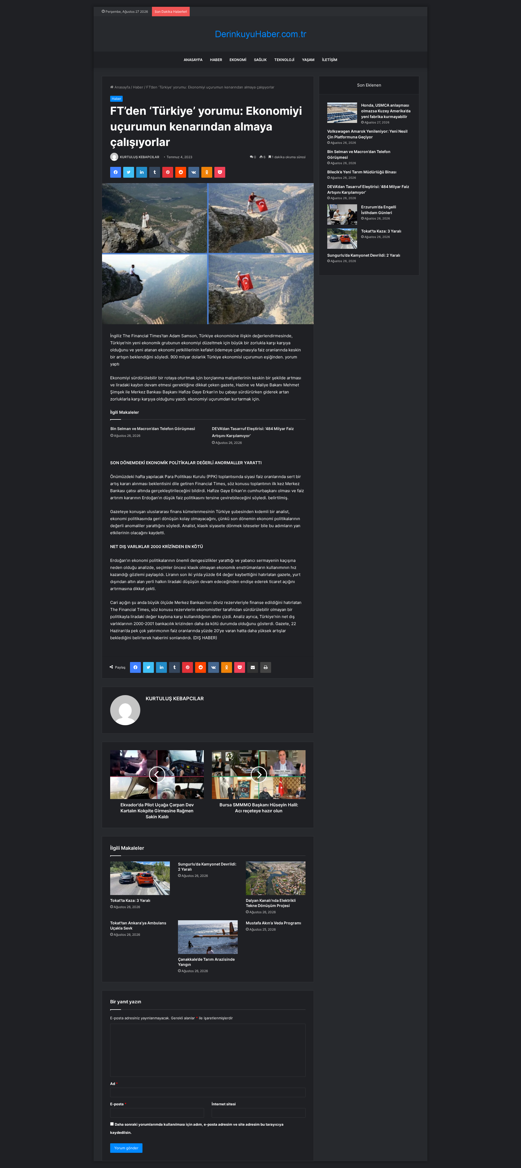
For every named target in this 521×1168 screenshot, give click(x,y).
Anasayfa (193, 60)
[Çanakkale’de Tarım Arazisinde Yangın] (208, 937)
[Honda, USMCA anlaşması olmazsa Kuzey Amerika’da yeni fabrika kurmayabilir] (342, 113)
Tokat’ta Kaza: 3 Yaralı (130, 900)
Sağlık (260, 60)
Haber (216, 60)
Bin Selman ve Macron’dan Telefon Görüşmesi (152, 428)
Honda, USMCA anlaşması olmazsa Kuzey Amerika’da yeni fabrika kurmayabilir (386, 111)
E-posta (118, 1104)
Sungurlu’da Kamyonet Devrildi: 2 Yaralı (363, 255)
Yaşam (308, 60)
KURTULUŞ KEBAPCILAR (139, 157)
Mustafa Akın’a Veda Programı (273, 923)
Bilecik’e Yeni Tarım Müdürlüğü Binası (361, 172)
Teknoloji (284, 60)
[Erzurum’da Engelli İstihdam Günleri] (342, 214)
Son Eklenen (369, 85)
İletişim (329, 60)
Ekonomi (238, 60)
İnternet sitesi (224, 1104)
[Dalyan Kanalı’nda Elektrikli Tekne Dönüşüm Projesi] (276, 878)
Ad (114, 1083)
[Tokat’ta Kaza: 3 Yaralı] (140, 878)
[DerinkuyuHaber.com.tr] (260, 34)
